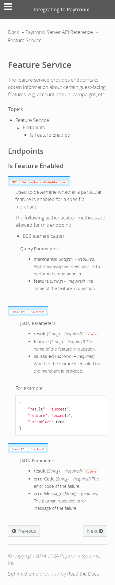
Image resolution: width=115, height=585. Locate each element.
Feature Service (39, 64)
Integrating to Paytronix (61, 9)
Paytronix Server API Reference (59, 32)
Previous (26, 531)
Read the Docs (83, 573)
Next (93, 531)
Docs (13, 32)
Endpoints (34, 127)
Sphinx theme (23, 573)
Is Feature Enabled (50, 134)
